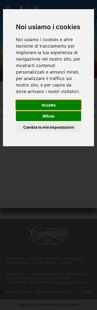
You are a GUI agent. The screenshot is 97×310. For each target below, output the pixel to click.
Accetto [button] (48, 105)
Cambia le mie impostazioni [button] (48, 127)
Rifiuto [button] (49, 116)
